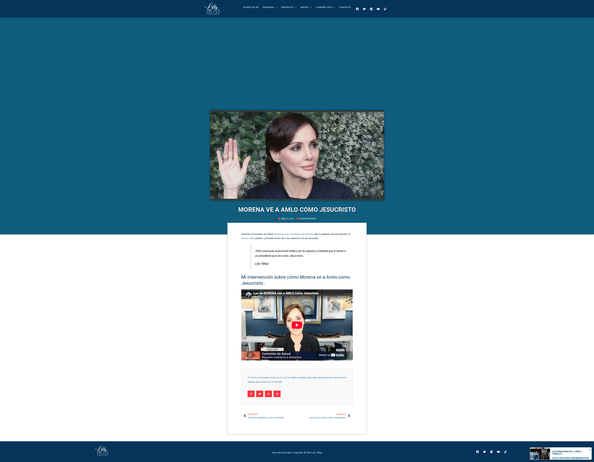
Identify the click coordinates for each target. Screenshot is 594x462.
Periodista (287, 7)
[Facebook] (357, 9)
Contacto (345, 7)
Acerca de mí (250, 7)
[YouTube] (378, 9)
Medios (305, 7)
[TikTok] (505, 451)
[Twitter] (364, 9)
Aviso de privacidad (281, 452)
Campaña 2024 (324, 7)
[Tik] (385, 9)
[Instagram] (371, 9)
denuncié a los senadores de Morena (294, 234)
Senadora (268, 7)
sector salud (248, 238)
